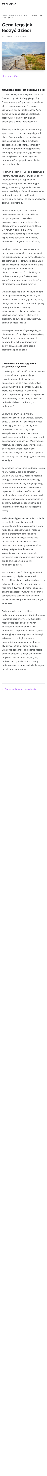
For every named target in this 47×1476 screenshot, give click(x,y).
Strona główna (8, 15)
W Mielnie (9, 4)
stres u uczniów (10, 76)
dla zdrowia (22, 15)
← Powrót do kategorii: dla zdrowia (19, 689)
